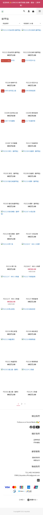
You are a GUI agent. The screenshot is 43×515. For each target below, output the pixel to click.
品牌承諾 (37, 440)
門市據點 (37, 442)
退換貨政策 (36, 457)
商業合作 (37, 460)
